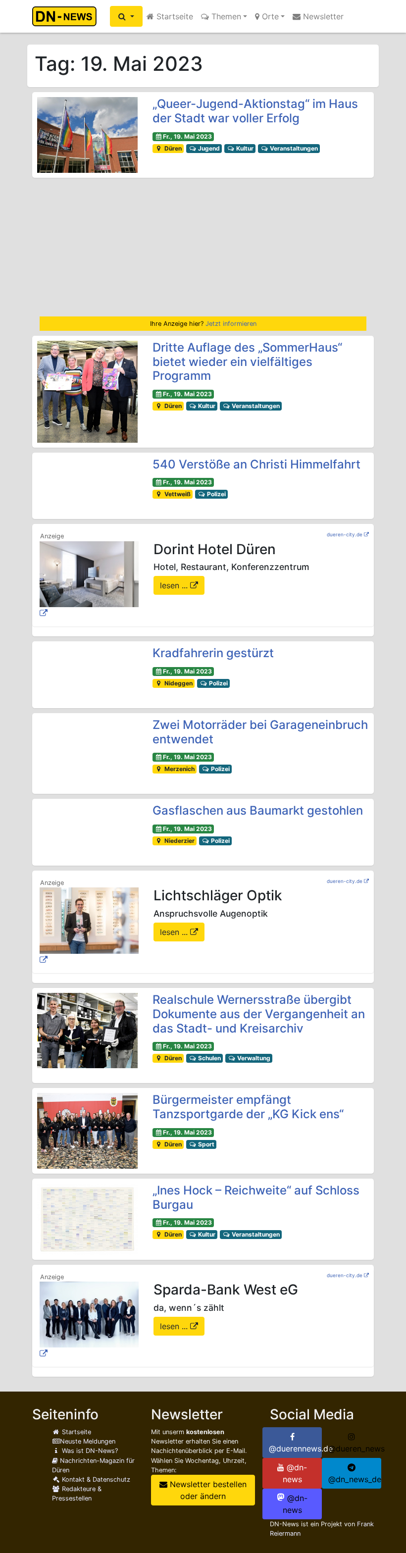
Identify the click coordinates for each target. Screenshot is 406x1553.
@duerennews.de (295, 1448)
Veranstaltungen (293, 148)
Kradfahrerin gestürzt (213, 653)
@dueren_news (354, 1448)
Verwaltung (253, 1058)
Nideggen (178, 683)
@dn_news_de (354, 1479)
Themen (225, 16)
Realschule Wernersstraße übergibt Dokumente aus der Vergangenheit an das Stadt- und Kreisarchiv (258, 1013)
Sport (205, 1144)
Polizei (215, 494)
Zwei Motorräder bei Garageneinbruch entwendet (260, 732)
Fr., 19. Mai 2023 (187, 136)
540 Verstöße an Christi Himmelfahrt (256, 464)
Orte (269, 16)
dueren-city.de (344, 534)
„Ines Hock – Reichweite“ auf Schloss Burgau (255, 1197)
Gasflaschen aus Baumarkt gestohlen (257, 810)
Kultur (244, 148)
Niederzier (179, 840)
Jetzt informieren (230, 323)
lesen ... (175, 585)
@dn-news (295, 1473)
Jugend (208, 148)
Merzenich (179, 769)
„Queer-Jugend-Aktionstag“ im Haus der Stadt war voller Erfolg (255, 111)
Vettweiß (177, 494)
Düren (172, 148)
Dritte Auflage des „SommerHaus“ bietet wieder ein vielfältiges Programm (247, 361)
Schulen (209, 1058)
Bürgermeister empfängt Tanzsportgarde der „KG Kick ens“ (248, 1106)
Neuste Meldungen (87, 1441)
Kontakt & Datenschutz (95, 1479)
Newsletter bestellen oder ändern (207, 1490)
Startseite (173, 16)
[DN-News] (67, 16)
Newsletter (322, 16)
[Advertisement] (203, 247)
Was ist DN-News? (89, 1450)
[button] (126, 16)
